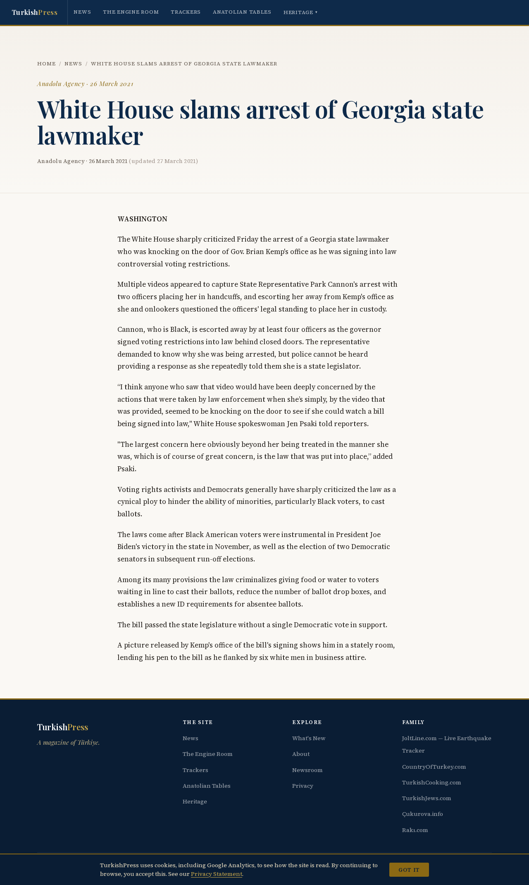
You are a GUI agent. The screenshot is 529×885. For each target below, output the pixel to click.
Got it (408, 869)
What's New (309, 738)
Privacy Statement (216, 874)
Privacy (302, 786)
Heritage (301, 12)
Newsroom (307, 770)
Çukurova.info (422, 814)
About (301, 754)
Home (46, 63)
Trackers (186, 11)
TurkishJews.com (426, 798)
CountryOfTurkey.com (434, 767)
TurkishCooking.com (431, 782)
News (82, 11)
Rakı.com (415, 830)
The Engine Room (131, 11)
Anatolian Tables (242, 11)
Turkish (34, 12)
